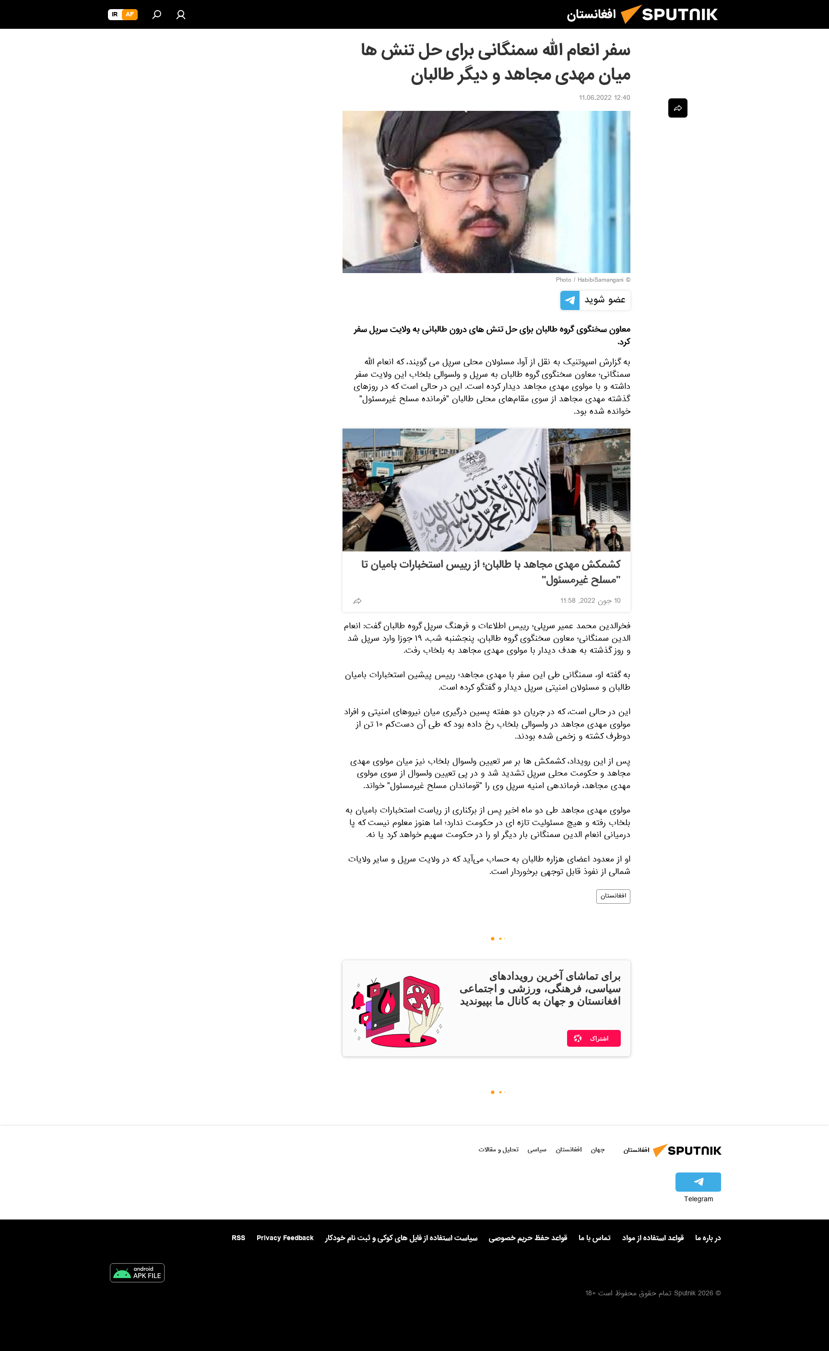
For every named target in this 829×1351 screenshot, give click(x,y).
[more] (357, 600)
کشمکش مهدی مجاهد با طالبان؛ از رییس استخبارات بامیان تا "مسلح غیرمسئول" (491, 572)
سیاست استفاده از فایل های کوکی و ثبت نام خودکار (401, 1238)
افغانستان (613, 896)
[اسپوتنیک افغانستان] (673, 28)
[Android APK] (137, 1274)
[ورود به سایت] (180, 14)
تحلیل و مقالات (499, 1149)
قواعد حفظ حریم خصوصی (528, 1238)
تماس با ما (595, 1238)
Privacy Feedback (285, 1238)
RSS (238, 1238)
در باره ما (708, 1238)
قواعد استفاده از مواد (653, 1238)
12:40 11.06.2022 (604, 99)
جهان (597, 1149)
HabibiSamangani (601, 281)
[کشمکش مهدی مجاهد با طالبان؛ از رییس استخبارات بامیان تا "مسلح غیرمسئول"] (486, 490)
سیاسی (537, 1149)
